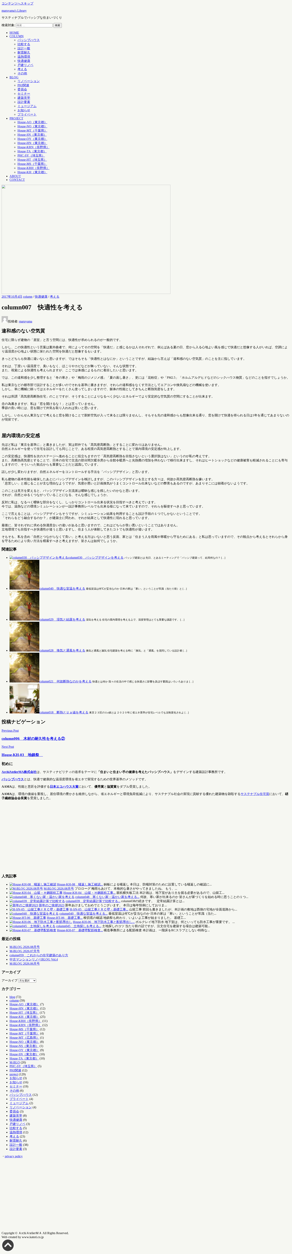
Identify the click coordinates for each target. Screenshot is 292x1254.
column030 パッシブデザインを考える (96, 557)
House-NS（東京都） (24, 1046)
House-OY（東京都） (32, 139)
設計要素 (23, 102)
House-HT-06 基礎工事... (65, 917)
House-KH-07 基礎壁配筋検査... (80, 930)
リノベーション (28, 81)
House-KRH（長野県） (33, 168)
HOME (14, 32)
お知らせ (23, 110)
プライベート (27, 114)
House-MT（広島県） (24, 1037)
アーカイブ (9, 980)
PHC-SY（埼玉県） (31, 155)
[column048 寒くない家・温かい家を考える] (42, 897)
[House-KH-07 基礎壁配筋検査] (33, 930)
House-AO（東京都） (32, 122)
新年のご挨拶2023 (51, 905)
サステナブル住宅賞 (255, 794)
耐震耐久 (23, 52)
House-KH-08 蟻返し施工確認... (80, 884)
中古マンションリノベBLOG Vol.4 (34, 959)
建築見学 (23, 97)
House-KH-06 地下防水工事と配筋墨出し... (104, 922)
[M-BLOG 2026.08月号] (26, 888)
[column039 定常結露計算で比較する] (37, 901)
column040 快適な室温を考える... (83, 913)
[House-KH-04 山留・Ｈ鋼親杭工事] (36, 892)
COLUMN (17, 36)
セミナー (23, 93)
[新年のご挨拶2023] (24, 905)
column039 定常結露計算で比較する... (93, 901)
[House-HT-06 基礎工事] (28, 917)
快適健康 (23, 61)
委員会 (22, 89)
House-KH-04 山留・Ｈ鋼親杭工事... (89, 892)
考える (22, 69)
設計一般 (23, 48)
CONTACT (17, 179)
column (27, 296)
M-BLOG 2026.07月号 (25, 951)
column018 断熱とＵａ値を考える (63, 712)
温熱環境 (23, 56)
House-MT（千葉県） (32, 130)
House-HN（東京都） (32, 143)
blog (12, 997)
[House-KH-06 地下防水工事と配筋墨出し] (41, 922)
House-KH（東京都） (32, 172)
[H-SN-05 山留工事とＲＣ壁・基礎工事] (39, 909)
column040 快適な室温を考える (62, 588)
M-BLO (15, 1062)
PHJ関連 (23, 85)
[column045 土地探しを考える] (32, 926)
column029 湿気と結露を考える (62, 619)
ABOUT (15, 176)
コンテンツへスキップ (17, 3)
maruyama (25, 321)
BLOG (14, 77)
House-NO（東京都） (32, 126)
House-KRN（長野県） (33, 147)
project (14, 1074)
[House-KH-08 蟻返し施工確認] (33, 884)
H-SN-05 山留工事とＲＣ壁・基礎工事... (99, 909)
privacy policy (14, 1156)
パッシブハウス (28, 40)
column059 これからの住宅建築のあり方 (39, 955)
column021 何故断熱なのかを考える (65, 681)
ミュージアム (27, 106)
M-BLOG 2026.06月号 (25, 963)
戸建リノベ (25, 65)
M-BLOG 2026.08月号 (59, 888)
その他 (22, 73)
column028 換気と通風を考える (62, 650)
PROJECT (16, 118)
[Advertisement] (121, 838)
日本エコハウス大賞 (64, 786)
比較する (23, 44)
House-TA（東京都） (32, 151)
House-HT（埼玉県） (32, 159)
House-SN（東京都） (32, 134)
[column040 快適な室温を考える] (34, 913)
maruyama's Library (14, 10)
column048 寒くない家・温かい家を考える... (107, 897)
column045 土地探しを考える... (78, 926)
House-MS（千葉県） (32, 164)
